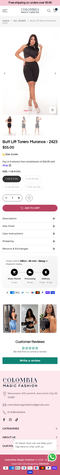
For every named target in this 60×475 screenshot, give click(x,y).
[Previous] (4, 73)
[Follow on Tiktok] (16, 420)
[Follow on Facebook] (4, 420)
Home (5, 21)
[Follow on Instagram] (10, 420)
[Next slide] (55, 318)
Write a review (30, 360)
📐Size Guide (10, 154)
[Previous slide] (5, 318)
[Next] (55, 73)
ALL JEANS (20, 21)
